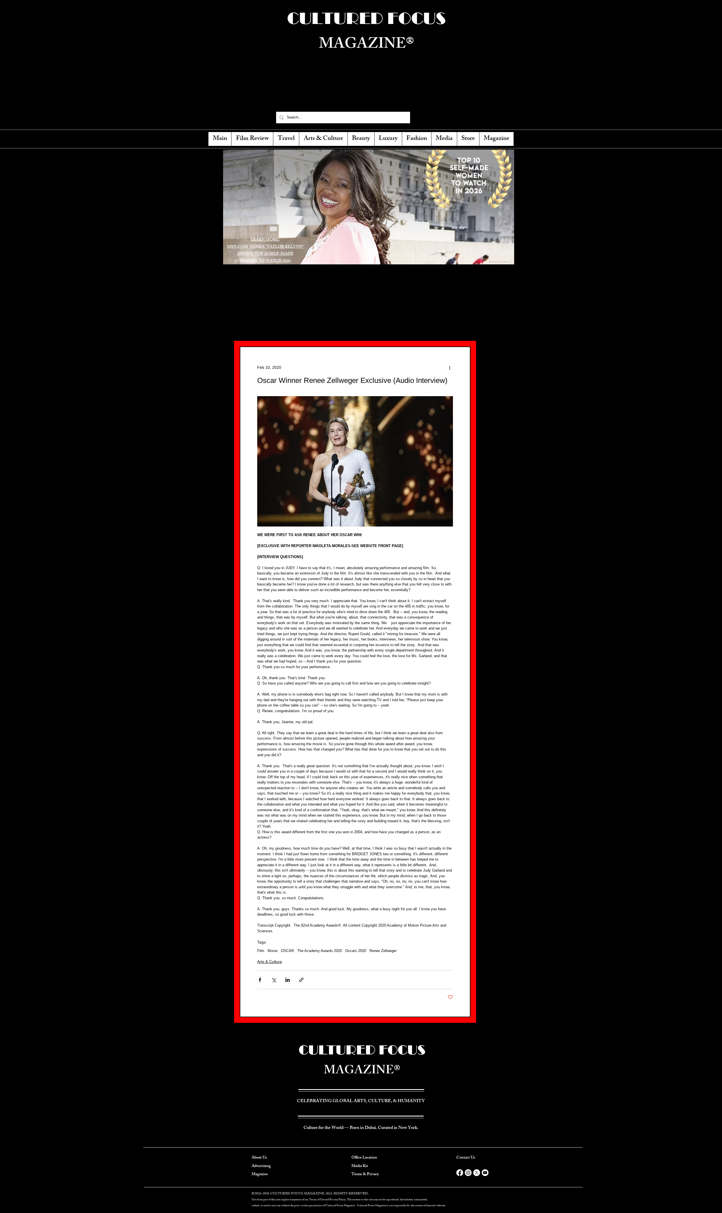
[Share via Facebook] (260, 979)
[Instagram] (439, 117)
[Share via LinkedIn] (287, 979)
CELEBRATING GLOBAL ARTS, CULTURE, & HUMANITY (363, 94)
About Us (259, 1157)
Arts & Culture (269, 961)
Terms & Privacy (365, 1174)
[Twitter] (429, 117)
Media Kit (359, 1166)
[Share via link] (301, 979)
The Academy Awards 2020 (319, 951)
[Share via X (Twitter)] (273, 979)
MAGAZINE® (362, 1071)
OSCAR (287, 951)
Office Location (364, 1157)
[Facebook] (419, 117)
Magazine (260, 1174)
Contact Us (465, 1157)
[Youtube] (485, 1172)
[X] (476, 1172)
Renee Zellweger (383, 951)
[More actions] (449, 367)
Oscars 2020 (355, 951)
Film (260, 951)
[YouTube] (449, 117)
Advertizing (261, 1166)
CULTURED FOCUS (362, 1050)
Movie (273, 951)
